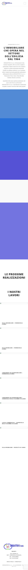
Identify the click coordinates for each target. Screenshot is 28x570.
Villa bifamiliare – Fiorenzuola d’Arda (12, 348)
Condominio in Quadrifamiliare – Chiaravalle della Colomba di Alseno (14, 398)
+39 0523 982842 (15, 556)
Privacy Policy (10, 561)
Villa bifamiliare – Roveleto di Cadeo (13, 447)
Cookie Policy (18, 561)
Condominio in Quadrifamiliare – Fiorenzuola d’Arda (12, 373)
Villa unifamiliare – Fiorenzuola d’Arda (12, 323)
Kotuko (14, 566)
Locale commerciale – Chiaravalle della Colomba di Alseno (13, 423)
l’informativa (13, 505)
